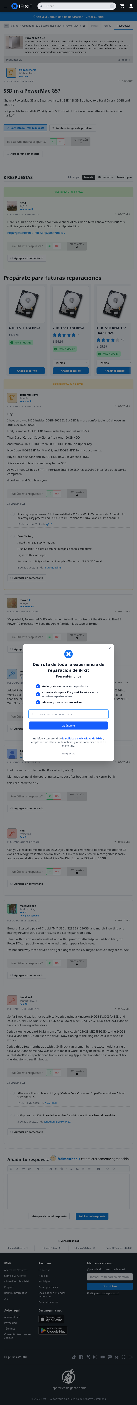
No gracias (68, 753)
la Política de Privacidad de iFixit (82, 738)
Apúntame (68, 725)
